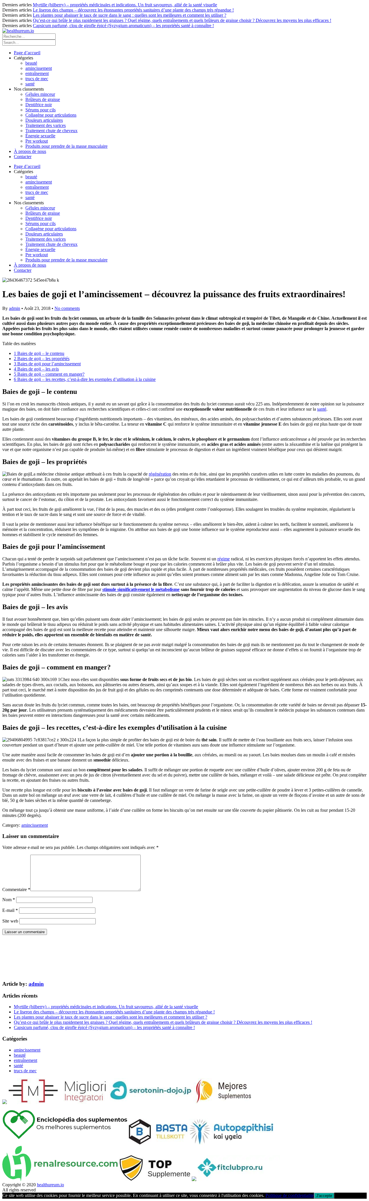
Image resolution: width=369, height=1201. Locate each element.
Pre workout (36, 141)
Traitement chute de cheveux (51, 130)
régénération (160, 474)
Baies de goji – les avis (36, 368)
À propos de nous (30, 151)
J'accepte (324, 1195)
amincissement (38, 68)
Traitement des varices (45, 125)
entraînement (37, 73)
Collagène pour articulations (50, 115)
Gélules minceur (40, 94)
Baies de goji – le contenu (39, 353)
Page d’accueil (27, 52)
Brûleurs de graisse (42, 99)
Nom (8, 899)
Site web (10, 920)
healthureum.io (50, 1184)
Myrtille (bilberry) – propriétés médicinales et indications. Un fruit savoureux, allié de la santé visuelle (125, 4)
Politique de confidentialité (290, 1195)
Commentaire (16, 889)
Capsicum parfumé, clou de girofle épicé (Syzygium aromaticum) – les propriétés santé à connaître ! (123, 25)
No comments (67, 308)
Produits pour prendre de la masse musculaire (66, 146)
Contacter (22, 156)
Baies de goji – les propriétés (41, 358)
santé (30, 83)
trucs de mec (36, 78)
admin (14, 308)
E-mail (10, 910)
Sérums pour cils (40, 109)
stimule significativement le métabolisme (141, 589)
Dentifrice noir (38, 104)
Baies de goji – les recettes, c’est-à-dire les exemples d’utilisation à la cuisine (85, 379)
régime (223, 558)
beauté (31, 63)
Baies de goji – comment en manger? (49, 374)
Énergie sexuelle (40, 135)
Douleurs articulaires (44, 120)
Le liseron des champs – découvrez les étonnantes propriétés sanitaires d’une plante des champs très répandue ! (133, 10)
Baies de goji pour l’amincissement (47, 363)
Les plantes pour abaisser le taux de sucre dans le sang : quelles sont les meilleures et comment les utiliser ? (129, 15)
